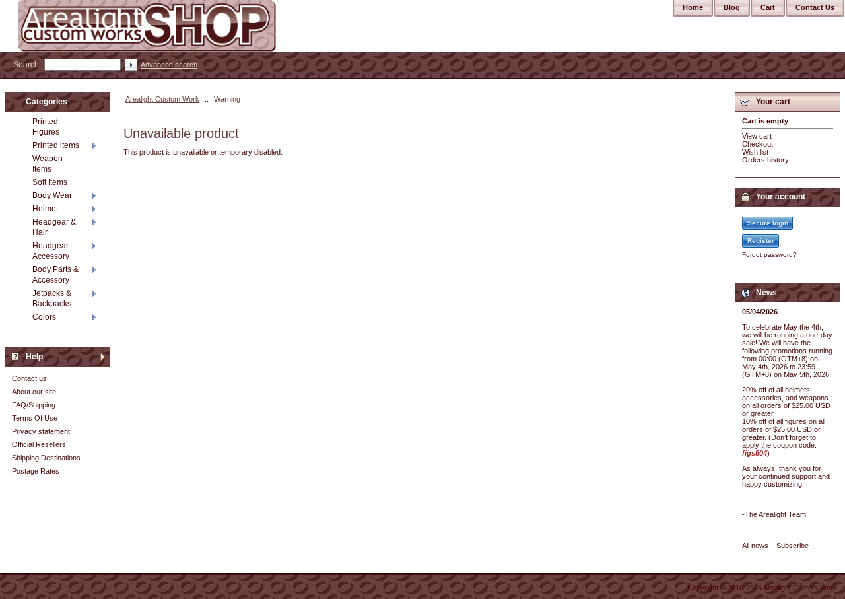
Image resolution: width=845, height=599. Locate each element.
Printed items (55, 145)
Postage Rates (35, 471)
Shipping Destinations (46, 458)
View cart (757, 136)
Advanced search (169, 65)
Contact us (29, 378)
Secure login (767, 223)
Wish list (755, 152)
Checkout (757, 144)
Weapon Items (47, 164)
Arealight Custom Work (162, 99)
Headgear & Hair (54, 227)
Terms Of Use (34, 418)
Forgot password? (769, 254)
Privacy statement (41, 431)
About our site (34, 392)
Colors (44, 317)
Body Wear (52, 195)
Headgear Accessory (50, 251)
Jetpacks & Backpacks (51, 298)
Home (693, 7)
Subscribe (792, 545)
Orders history (765, 160)
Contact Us (814, 7)
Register (760, 240)
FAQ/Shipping (33, 405)
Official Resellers (39, 444)
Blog (732, 7)
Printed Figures (45, 127)
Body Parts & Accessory (55, 275)
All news (755, 545)
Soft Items (49, 182)
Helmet (45, 208)
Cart (767, 7)
